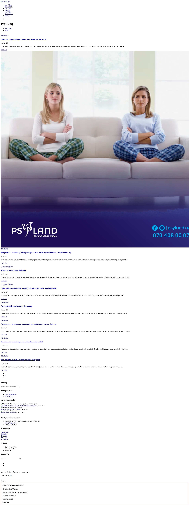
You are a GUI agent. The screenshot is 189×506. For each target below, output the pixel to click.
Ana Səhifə (8, 5)
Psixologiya (4, 35)
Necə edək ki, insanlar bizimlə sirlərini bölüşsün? (20, 360)
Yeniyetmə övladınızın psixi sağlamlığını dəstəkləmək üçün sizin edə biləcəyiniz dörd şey (36, 253)
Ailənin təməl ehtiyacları (8, 412)
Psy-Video (8, 12)
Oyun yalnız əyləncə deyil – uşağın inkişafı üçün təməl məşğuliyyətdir (29, 288)
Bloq (6, 30)
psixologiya (8, 396)
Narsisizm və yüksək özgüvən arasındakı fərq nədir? (22, 342)
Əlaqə (6, 15)
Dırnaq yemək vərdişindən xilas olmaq (16, 306)
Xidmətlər (8, 8)
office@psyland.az (10, 423)
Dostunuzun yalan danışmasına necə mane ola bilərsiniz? (24, 39)
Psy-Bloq (8, 10)
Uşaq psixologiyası (7, 266)
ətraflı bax (4, 50)
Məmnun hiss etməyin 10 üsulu (13, 270)
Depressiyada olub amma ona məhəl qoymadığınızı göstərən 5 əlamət (28, 324)
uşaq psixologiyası (10, 394)
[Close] (1, 479)
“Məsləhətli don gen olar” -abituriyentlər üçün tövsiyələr (18, 405)
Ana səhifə (8, 28)
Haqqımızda (8, 7)
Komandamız (9, 14)
